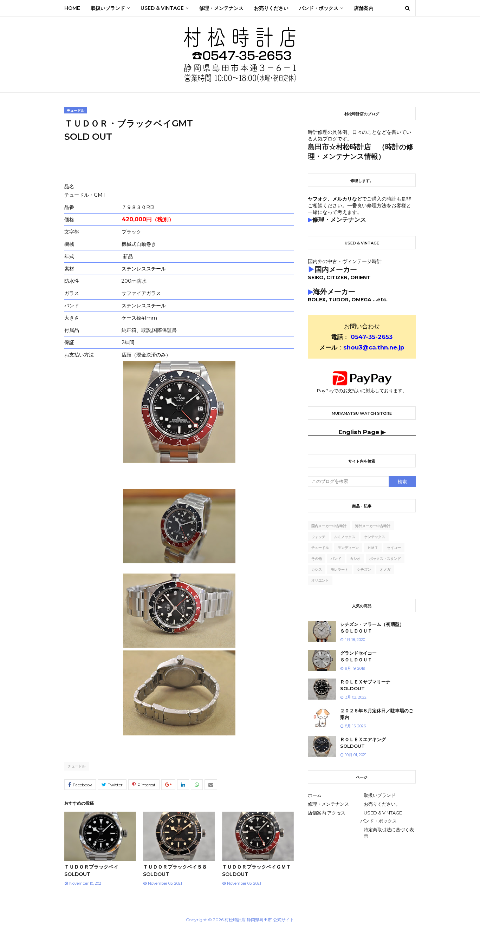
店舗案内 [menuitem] (364, 8)
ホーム (315, 795)
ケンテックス (374, 537)
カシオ (355, 558)
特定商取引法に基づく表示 (389, 833)
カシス (316, 569)
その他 (316, 558)
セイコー (394, 547)
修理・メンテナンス (328, 804)
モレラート (339, 569)
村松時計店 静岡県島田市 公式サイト (259, 919)
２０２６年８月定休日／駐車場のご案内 (376, 714)
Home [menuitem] (72, 8)
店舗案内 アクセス (326, 813)
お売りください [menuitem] (271, 8)
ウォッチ (318, 537)
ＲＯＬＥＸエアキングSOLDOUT (363, 742)
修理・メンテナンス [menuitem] (221, 8)
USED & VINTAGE (383, 813)
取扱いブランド (380, 795)
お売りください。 (382, 804)
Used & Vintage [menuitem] (162, 8)
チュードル (76, 766)
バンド (336, 558)
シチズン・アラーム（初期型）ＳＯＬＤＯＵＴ (372, 627)
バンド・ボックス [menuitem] (318, 8)
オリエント (320, 580)
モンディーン (348, 547)
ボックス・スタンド (385, 558)
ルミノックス (344, 537)
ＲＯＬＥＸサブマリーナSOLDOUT (365, 685)
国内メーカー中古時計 (328, 526)
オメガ (385, 569)
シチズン (364, 569)
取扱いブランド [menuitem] (108, 8)
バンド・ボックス (378, 821)
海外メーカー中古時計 (372, 526)
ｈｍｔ (373, 547)
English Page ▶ (361, 431)
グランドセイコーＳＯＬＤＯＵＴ (358, 656)
